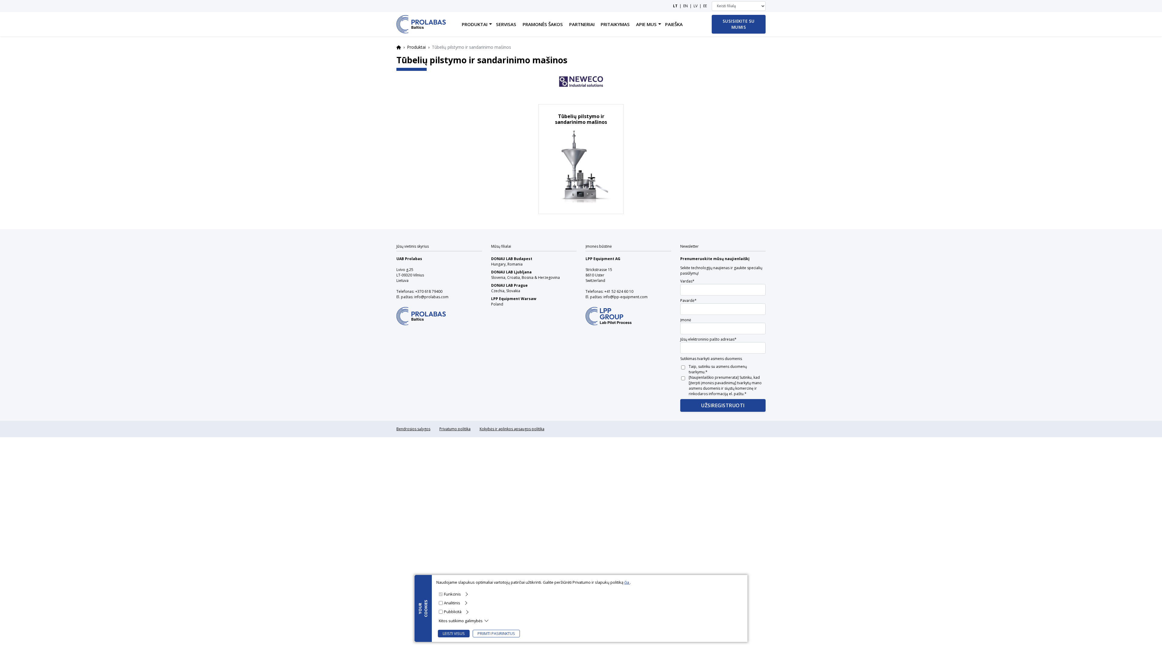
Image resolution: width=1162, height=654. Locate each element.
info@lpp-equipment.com (625, 296)
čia (627, 582)
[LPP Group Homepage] (421, 312)
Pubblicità (452, 611)
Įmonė (685, 319)
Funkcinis (452, 594)
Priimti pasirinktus (496, 633)
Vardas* (687, 281)
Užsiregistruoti (723, 405)
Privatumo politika (455, 428)
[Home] (421, 24)
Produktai (416, 47)
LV (696, 5)
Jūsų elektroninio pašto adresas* (708, 339)
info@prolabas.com (431, 296)
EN (685, 5)
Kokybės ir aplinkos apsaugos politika (512, 428)
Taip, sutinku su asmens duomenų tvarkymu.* (718, 369)
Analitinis (452, 603)
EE (705, 5)
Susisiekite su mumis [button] (739, 24)
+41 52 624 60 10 (618, 291)
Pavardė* (688, 300)
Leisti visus (454, 633)
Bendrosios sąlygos (413, 428)
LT (675, 5)
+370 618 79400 (428, 291)
